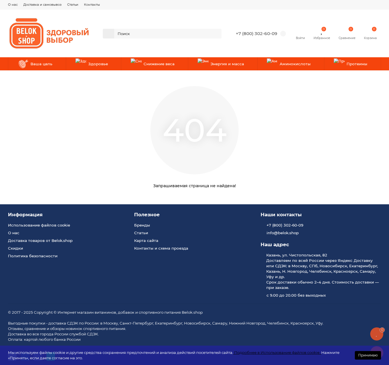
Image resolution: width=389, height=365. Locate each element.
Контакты (92, 5)
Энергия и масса (227, 64)
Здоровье (98, 64)
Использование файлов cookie (39, 225)
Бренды (142, 225)
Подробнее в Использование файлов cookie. (277, 352)
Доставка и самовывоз (42, 5)
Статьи (72, 5)
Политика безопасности (33, 256)
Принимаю (368, 355)
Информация (25, 214)
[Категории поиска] (108, 33)
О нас (13, 5)
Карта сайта (146, 240)
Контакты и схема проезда (161, 248)
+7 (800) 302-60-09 (256, 33)
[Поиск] (215, 33)
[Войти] (300, 31)
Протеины (357, 64)
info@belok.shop (283, 233)
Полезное (147, 214)
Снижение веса (159, 64)
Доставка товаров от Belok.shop (40, 240)
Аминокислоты (295, 64)
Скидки (15, 248)
